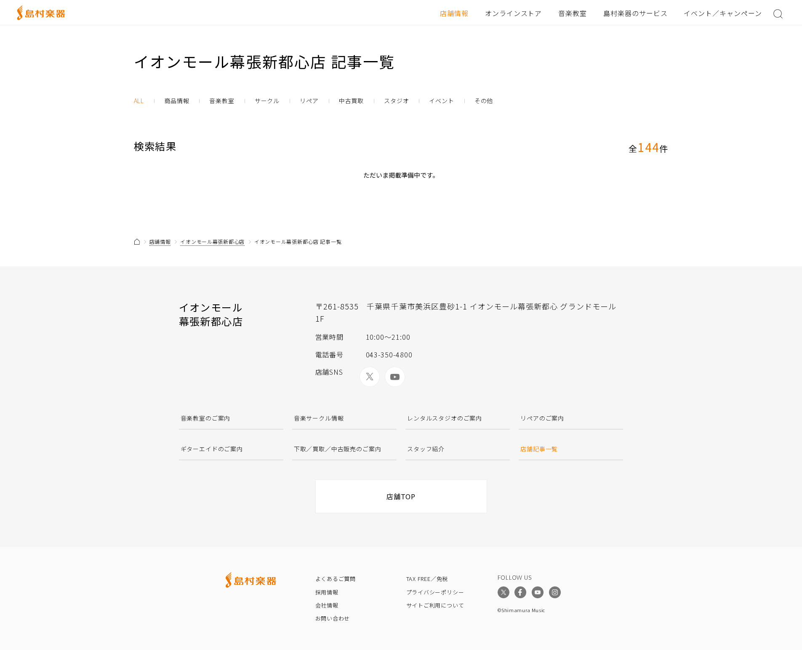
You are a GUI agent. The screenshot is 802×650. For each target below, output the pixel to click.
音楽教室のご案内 (206, 418)
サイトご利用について (435, 605)
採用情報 (326, 592)
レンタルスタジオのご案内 (444, 418)
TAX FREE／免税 (427, 579)
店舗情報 (454, 13)
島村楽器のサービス (635, 13)
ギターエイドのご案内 (212, 449)
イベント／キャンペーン (723, 13)
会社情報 (326, 605)
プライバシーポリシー (435, 592)
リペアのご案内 (542, 418)
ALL (139, 101)
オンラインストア (513, 13)
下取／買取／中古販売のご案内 (337, 449)
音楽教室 (572, 13)
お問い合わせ (332, 618)
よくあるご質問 (335, 579)
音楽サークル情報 (319, 418)
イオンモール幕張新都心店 (212, 241)
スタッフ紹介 (426, 449)
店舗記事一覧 (539, 449)
